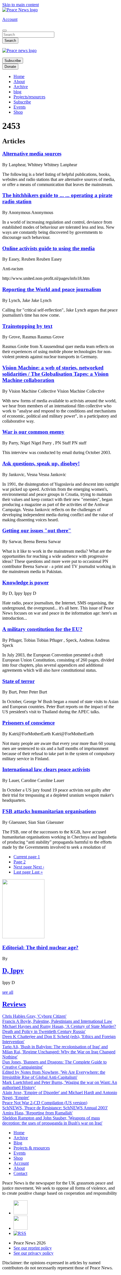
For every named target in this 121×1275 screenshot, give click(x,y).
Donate (10, 66)
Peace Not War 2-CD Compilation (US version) (44, 1102)
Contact (20, 1173)
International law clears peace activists (46, 769)
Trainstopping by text (27, 326)
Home (19, 76)
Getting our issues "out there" (36, 530)
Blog (18, 1142)
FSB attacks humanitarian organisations (49, 811)
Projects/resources (29, 96)
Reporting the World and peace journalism (51, 289)
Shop (18, 112)
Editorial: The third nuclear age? (40, 947)
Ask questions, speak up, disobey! (41, 463)
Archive (21, 86)
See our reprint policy (33, 1248)
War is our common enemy (33, 432)
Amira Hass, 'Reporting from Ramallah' (37, 1112)
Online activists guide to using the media (48, 248)
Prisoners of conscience (28, 723)
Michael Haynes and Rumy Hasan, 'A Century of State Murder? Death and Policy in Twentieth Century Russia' (59, 1029)
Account (9, 19)
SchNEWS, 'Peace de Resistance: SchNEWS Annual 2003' (55, 1107)
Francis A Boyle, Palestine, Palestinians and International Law (57, 1021)
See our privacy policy (33, 1253)
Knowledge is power (25, 582)
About (19, 81)
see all (7, 992)
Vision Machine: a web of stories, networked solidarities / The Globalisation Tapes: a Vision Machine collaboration (55, 374)
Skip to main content (20, 4)
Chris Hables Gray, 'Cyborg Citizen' (34, 1016)
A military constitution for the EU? (42, 629)
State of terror (18, 681)
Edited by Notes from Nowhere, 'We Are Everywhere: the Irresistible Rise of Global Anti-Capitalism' (53, 1075)
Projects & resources (32, 1148)
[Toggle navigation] (4, 30)
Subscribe (13, 61)
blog (17, 91)
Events (20, 107)
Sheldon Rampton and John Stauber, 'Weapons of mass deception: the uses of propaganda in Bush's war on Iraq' (52, 1120)
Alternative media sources (31, 154)
